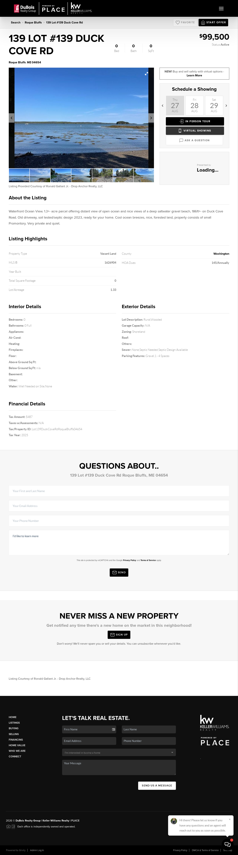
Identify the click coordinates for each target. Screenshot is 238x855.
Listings (14, 722)
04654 (36, 62)
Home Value (17, 745)
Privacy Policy (129, 560)
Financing (16, 739)
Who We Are (17, 751)
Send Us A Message (157, 785)
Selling (14, 734)
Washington (221, 254)
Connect (15, 756)
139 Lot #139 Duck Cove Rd (64, 22)
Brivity (22, 850)
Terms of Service (148, 560)
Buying (13, 728)
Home (12, 717)
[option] (81, 118)
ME (29, 62)
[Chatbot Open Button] (228, 845)
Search (15, 22)
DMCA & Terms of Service (205, 850)
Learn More (194, 75)
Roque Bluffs (33, 22)
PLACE (75, 820)
